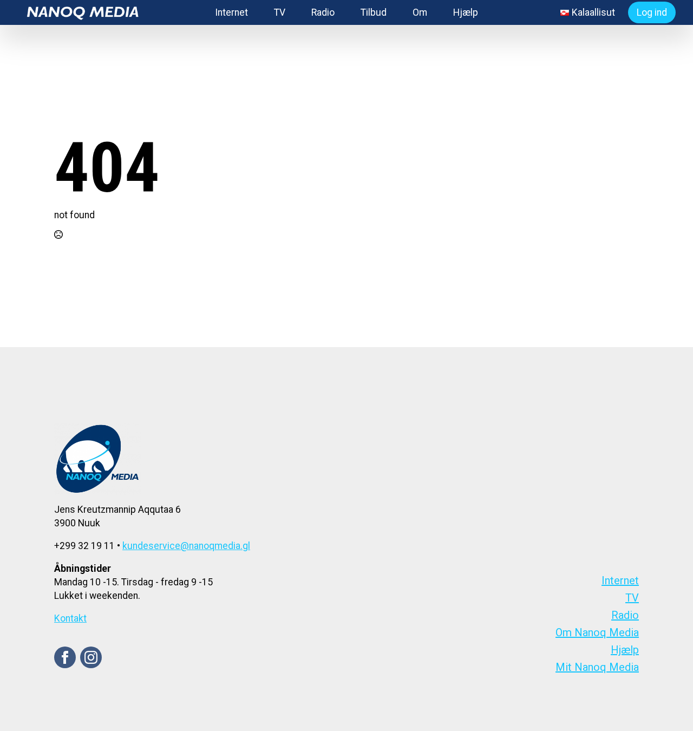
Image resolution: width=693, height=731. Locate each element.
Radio (323, 12)
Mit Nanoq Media (597, 667)
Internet (231, 12)
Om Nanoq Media (597, 632)
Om (420, 12)
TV (279, 12)
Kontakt (70, 618)
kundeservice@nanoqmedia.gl (186, 545)
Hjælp (465, 12)
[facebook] (65, 657)
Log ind (652, 12)
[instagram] (91, 657)
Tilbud (374, 12)
